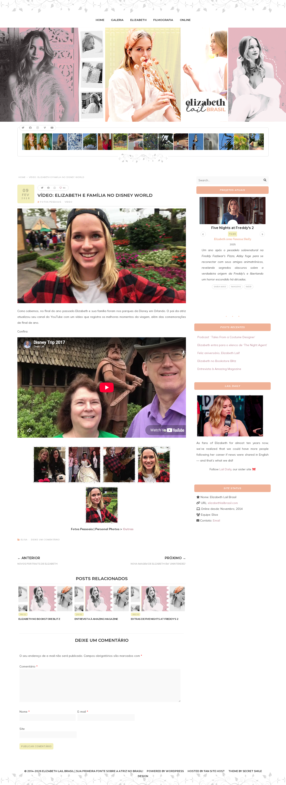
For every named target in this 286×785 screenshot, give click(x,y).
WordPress (175, 771)
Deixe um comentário (45, 539)
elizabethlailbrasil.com (223, 503)
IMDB (248, 286)
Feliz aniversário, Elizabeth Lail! (218, 353)
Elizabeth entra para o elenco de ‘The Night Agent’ (232, 345)
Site (22, 729)
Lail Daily (225, 469)
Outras (128, 529)
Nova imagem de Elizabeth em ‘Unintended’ (158, 560)
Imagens (236, 286)
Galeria (117, 20)
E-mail (82, 711)
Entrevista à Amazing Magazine (96, 619)
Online (185, 20)
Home (100, 20)
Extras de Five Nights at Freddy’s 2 (154, 619)
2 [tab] (235, 317)
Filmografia (163, 20)
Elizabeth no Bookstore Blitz (39, 619)
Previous (203, 233)
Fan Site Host (214, 771)
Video (68, 202)
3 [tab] (241, 317)
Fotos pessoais (50, 202)
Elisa (24, 539)
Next (262, 233)
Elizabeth (138, 20)
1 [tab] (228, 317)
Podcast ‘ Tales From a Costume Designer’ (226, 337)
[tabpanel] (232, 243)
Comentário (28, 666)
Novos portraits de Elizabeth (37, 560)
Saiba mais (220, 286)
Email (216, 520)
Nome (24, 711)
